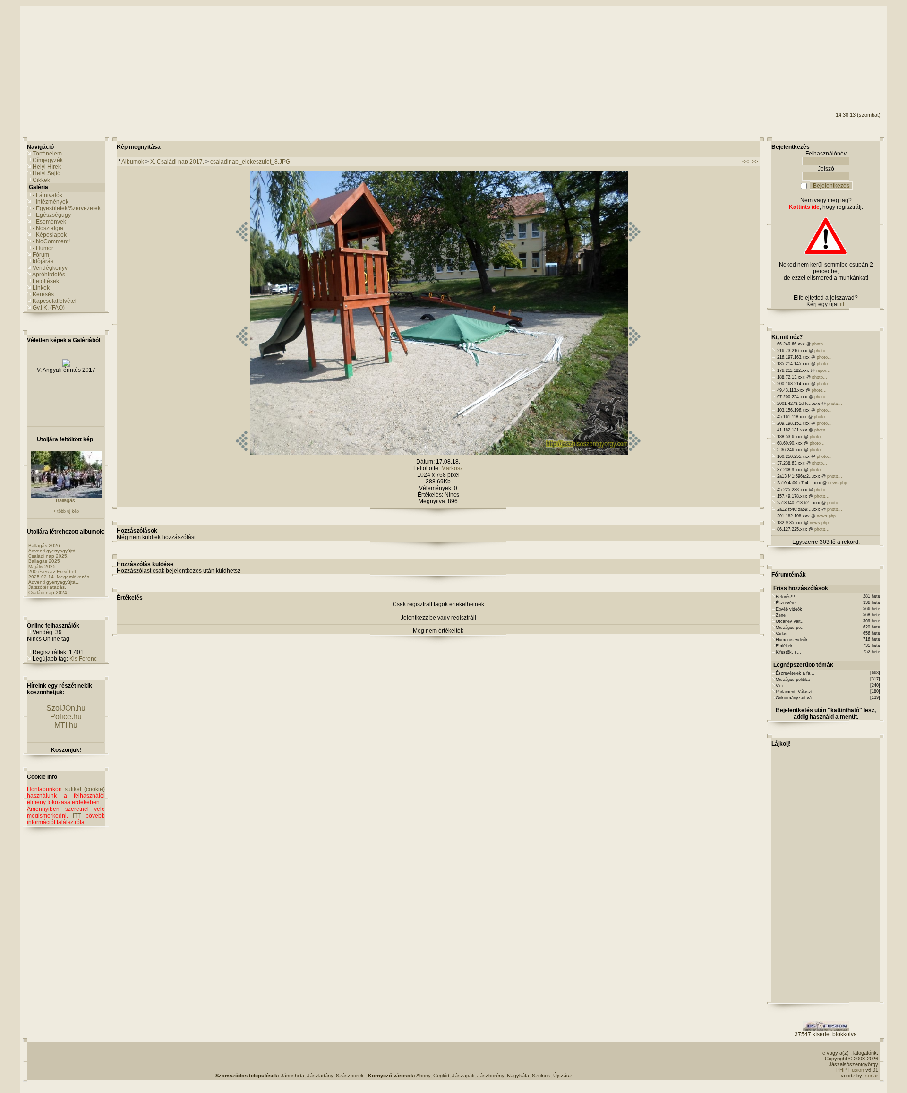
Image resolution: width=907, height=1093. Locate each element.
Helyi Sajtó (46, 173)
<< (745, 161)
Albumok (132, 161)
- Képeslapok (50, 235)
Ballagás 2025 (44, 561)
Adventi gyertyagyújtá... (54, 550)
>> (755, 161)
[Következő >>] (635, 452)
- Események (49, 221)
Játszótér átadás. (47, 587)
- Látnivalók (47, 195)
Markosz (452, 468)
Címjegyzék (48, 160)
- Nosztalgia (48, 228)
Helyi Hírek (47, 167)
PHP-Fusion (850, 1070)
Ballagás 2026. (44, 545)
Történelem (47, 153)
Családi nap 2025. (48, 556)
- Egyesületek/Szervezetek (67, 208)
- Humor (43, 248)
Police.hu (66, 717)
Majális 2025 (42, 566)
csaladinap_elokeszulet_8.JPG (250, 161)
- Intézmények (50, 201)
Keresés (43, 294)
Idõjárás (43, 261)
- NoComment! (51, 241)
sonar (871, 1075)
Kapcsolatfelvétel (55, 301)
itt (842, 304)
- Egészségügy (52, 215)
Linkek (41, 287)
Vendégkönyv (50, 268)
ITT (77, 815)
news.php (837, 483)
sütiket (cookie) (85, 789)
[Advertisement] (842, 43)
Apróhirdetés (48, 274)
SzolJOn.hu (66, 708)
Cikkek (41, 180)
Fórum (41, 254)
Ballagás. (66, 500)
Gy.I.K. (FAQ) (49, 307)
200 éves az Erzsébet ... (55, 571)
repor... (823, 370)
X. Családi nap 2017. (177, 161)
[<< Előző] (241, 452)
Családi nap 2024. (48, 592)
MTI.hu (65, 725)
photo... (819, 344)
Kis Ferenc (83, 658)
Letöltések (46, 281)
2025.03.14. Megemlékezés (58, 576)
